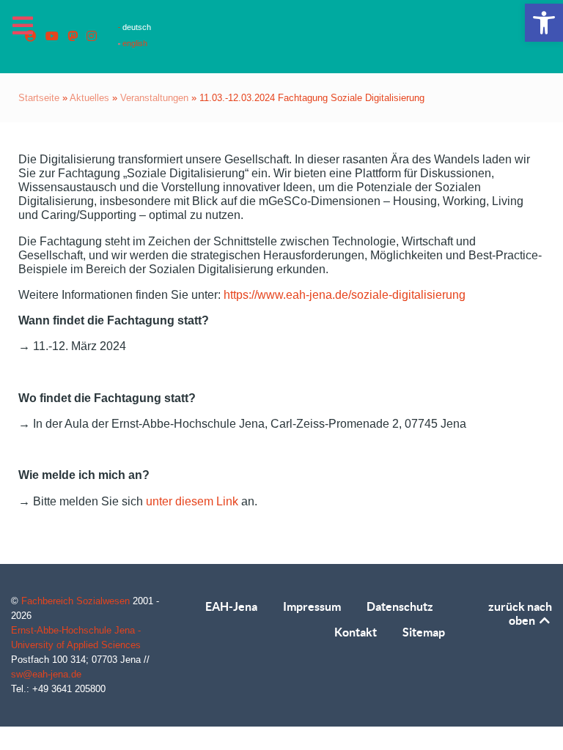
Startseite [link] (38, 97)
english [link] (133, 43)
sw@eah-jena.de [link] (46, 674)
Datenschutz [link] (400, 606)
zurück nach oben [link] (520, 613)
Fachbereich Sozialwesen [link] (77, 600)
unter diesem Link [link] (192, 501)
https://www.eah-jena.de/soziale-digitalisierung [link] (345, 295)
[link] (544, 23)
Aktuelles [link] (89, 97)
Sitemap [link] (423, 632)
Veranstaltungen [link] (154, 97)
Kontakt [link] (355, 632)
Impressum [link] (312, 606)
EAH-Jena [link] (231, 606)
